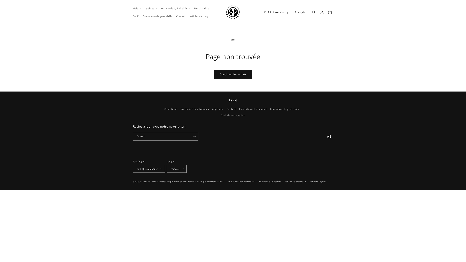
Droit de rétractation (233, 115)
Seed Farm (145, 181)
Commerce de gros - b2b (284, 109)
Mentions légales (318, 181)
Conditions (170, 109)
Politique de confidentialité (241, 181)
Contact (231, 109)
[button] (151, 8)
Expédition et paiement (253, 109)
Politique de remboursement (210, 181)
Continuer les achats (233, 74)
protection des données (195, 109)
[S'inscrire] (194, 136)
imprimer (217, 109)
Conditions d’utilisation (269, 181)
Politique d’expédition (295, 181)
